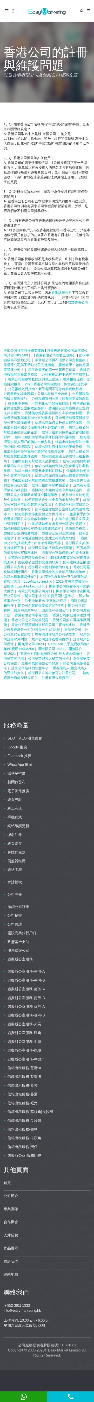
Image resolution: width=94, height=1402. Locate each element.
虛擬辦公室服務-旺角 (24, 1033)
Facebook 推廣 (19, 756)
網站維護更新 (18, 826)
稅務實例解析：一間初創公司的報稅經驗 (38, 403)
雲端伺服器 (16, 852)
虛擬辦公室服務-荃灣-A (26, 971)
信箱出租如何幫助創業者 (50, 485)
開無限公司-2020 (31, 644)
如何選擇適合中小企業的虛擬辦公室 (52, 500)
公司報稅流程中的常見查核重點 (65, 374)
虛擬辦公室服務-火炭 (24, 1024)
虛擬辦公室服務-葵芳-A (26, 989)
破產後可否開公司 (55, 610)
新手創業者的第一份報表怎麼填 (51, 370)
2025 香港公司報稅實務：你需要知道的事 (56, 384)
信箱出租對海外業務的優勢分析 (58, 447)
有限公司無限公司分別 (35, 591)
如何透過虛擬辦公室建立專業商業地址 (47, 538)
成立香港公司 (78, 302)
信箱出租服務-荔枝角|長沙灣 (30, 1112)
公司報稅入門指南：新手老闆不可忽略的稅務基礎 (45, 389)
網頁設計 (14, 799)
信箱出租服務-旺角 (22, 1103)
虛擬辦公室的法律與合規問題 (50, 548)
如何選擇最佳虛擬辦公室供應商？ (40, 514)
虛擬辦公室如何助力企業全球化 (65, 552)
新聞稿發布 (16, 782)
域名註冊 (14, 835)
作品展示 (11, 1248)
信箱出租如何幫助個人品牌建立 (35, 461)
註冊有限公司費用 (55, 678)
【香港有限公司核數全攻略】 (54, 355)
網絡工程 (14, 870)
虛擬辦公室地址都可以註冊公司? (53, 673)
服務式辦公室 (18, 950)
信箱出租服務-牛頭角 (24, 1138)
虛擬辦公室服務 (20, 959)
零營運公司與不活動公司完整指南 (60, 360)
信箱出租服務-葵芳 (22, 1085)
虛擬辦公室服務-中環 (24, 1042)
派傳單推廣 (16, 773)
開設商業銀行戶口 (21, 933)
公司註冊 (14, 894)
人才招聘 (11, 1235)
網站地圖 (11, 1274)
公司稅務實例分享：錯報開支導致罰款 (60, 398)
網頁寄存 (14, 843)
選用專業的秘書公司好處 (40, 663)
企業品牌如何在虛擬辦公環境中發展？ (57, 524)
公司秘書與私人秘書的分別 (48, 658)
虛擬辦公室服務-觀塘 (24, 1050)
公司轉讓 (14, 924)
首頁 (7, 1183)
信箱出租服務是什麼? (20, 577)
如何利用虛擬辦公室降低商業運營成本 (32, 528)
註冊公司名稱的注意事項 (29, 668)
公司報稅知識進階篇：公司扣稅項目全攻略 (36, 394)
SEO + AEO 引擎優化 (24, 738)
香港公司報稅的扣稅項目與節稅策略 (59, 572)
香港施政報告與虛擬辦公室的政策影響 (53, 413)
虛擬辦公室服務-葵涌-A (26, 1006)
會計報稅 (14, 882)
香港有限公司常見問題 (31, 615)
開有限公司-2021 (51, 649)
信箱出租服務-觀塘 (22, 1129)
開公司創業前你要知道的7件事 (41, 605)
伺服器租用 (16, 861)
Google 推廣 (17, 747)
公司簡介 (11, 1196)
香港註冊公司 (62, 293)
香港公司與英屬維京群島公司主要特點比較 (43, 625)
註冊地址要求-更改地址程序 (46, 601)
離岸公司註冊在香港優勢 (50, 639)
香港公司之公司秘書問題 (29, 620)
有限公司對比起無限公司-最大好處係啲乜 (51, 654)
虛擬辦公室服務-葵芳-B (26, 998)
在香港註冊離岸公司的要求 (55, 634)
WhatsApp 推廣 (19, 764)
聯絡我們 (11, 1261)
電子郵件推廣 (18, 791)
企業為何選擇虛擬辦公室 (26, 557)
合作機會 (11, 1222)
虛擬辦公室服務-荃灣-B (26, 980)
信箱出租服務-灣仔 (22, 1147)
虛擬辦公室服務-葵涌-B (26, 1015)
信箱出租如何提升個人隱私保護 (58, 422)
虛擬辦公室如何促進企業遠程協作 (57, 490)
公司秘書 (14, 915)
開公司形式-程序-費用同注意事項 (49, 596)
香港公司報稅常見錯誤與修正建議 (33, 379)
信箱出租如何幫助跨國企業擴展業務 (38, 480)
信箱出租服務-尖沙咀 (24, 1121)
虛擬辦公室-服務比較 (24, 1155)
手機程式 (14, 817)
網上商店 (14, 808)
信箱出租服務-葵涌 (22, 1094)
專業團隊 (11, 1209)
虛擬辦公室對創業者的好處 (38, 562)
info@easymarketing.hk (22, 1310)
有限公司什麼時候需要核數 (24, 350)
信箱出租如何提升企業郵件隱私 (38, 471)
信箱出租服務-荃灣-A (24, 1068)
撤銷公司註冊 (18, 907)
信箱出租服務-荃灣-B (24, 1076)
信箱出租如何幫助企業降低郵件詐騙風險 (45, 437)
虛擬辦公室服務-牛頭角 (26, 1059)
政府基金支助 (18, 942)
